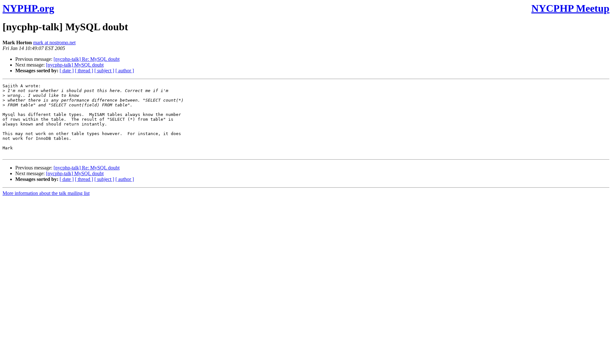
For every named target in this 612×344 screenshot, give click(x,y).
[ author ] (124, 70)
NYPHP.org (28, 8)
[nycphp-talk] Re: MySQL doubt (87, 59)
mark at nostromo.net (54, 42)
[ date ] (67, 70)
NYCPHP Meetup (570, 8)
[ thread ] (84, 70)
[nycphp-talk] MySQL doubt (75, 65)
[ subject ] (104, 70)
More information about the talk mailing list (46, 193)
